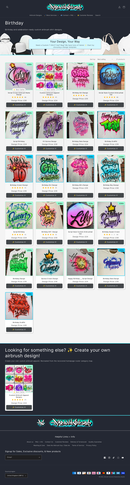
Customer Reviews (61, 442)
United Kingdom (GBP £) (15, 475)
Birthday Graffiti (111, 141)
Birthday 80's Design (80, 185)
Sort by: (93, 59)
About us (30, 442)
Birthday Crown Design (19, 185)
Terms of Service (78, 445)
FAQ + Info (39, 442)
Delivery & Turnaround (78, 442)
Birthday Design (19, 278)
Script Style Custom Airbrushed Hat (111, 93)
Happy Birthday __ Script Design (80, 278)
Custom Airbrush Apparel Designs (49, 93)
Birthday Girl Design (80, 93)
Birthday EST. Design (50, 232)
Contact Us (49, 442)
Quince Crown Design (49, 278)
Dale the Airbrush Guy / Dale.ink (58, 445)
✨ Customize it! (19, 105)
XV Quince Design (50, 141)
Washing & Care (39, 445)
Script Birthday (19, 141)
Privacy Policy (91, 445)
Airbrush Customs (108, 476)
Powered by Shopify (119, 476)
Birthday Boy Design (111, 185)
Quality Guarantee (95, 442)
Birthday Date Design (80, 141)
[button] (7, 7)
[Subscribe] (39, 457)
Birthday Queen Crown (111, 232)
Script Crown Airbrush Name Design (19, 93)
